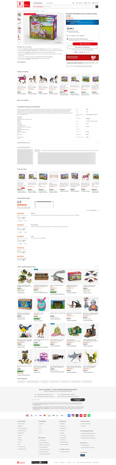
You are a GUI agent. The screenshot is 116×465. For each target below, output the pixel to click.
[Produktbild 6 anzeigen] (19, 36)
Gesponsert (19, 85)
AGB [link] (74, 462)
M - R (41, 430)
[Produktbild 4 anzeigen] (19, 28)
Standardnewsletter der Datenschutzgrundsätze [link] (40, 403)
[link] (49, 3)
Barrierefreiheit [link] (96, 462)
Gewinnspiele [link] (63, 437)
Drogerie (20, 439)
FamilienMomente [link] (64, 442)
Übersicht (42, 423)
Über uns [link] (84, 426)
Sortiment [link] (63, 430)
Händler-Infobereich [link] (65, 451)
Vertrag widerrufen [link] (44, 447)
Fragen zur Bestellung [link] (44, 442)
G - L (41, 428)
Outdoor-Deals (22, 423)
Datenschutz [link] (69, 462)
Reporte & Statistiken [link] (86, 423)
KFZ (19, 444)
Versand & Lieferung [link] (44, 451)
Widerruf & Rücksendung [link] (45, 444)
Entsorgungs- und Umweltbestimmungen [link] (84, 462)
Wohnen (20, 435)
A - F (41, 426)
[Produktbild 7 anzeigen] (19, 41)
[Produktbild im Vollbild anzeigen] (43, 29)
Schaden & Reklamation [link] (44, 449)
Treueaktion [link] (63, 435)
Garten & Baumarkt (23, 428)
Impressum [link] (56, 462)
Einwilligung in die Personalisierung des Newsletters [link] (41, 407)
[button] (44, 201)
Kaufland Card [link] (64, 428)
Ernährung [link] (63, 439)
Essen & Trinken (22, 446)
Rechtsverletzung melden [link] (45, 454)
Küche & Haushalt (22, 430)
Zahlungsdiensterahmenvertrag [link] (88, 433)
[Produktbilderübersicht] (19, 29)
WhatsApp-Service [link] (64, 444)
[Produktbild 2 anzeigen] (19, 19)
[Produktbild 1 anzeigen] (19, 15)
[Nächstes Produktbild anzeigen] (19, 44)
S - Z (41, 433)
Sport (20, 442)
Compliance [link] (62, 462)
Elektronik (21, 426)
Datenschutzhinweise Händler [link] (88, 435)
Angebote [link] (63, 423)
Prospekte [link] (63, 426)
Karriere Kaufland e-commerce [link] (88, 447)
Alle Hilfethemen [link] (43, 440)
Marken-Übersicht (22, 449)
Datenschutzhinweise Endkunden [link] (89, 438)
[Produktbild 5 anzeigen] (19, 32)
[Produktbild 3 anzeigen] (19, 23)
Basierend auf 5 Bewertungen (24, 207)
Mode (20, 437)
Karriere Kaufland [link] (85, 445)
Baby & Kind (21, 433)
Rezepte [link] (62, 433)
